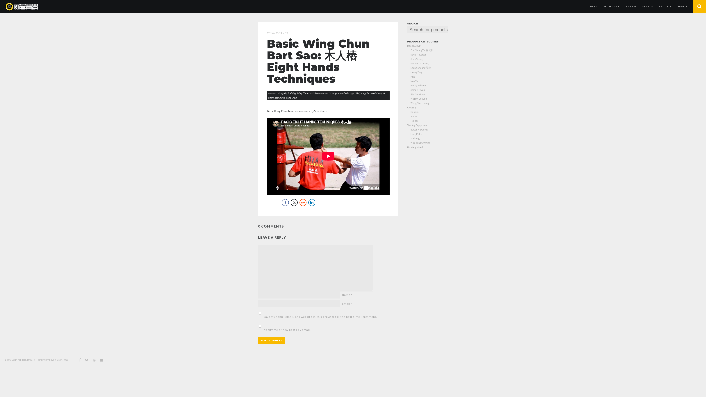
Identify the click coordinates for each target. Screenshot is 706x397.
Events (647, 6)
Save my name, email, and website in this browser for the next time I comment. (320, 317)
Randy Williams (418, 85)
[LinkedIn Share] (311, 202)
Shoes (414, 116)
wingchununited (339, 93)
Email (347, 303)
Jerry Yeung (417, 59)
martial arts (375, 93)
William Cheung (419, 98)
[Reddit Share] (302, 202)
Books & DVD (414, 45)
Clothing (411, 107)
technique (280, 97)
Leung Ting (416, 72)
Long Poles (416, 134)
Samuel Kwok (418, 90)
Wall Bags (415, 138)
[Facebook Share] (285, 202)
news (631, 6)
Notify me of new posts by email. (287, 330)
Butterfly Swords (419, 129)
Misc (413, 76)
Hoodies (415, 112)
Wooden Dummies (420, 142)
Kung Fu (282, 93)
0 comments (320, 93)
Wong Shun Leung (420, 103)
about (665, 6)
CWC (357, 93)
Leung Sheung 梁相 (421, 67)
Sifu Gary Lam (418, 94)
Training (292, 93)
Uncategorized (415, 147)
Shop (682, 6)
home (593, 6)
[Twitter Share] (294, 202)
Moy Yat (414, 81)
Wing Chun (302, 93)
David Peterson (419, 54)
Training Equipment (417, 125)
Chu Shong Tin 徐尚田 (422, 50)
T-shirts (414, 120)
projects (611, 6)
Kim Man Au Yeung (420, 63)
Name (347, 295)
